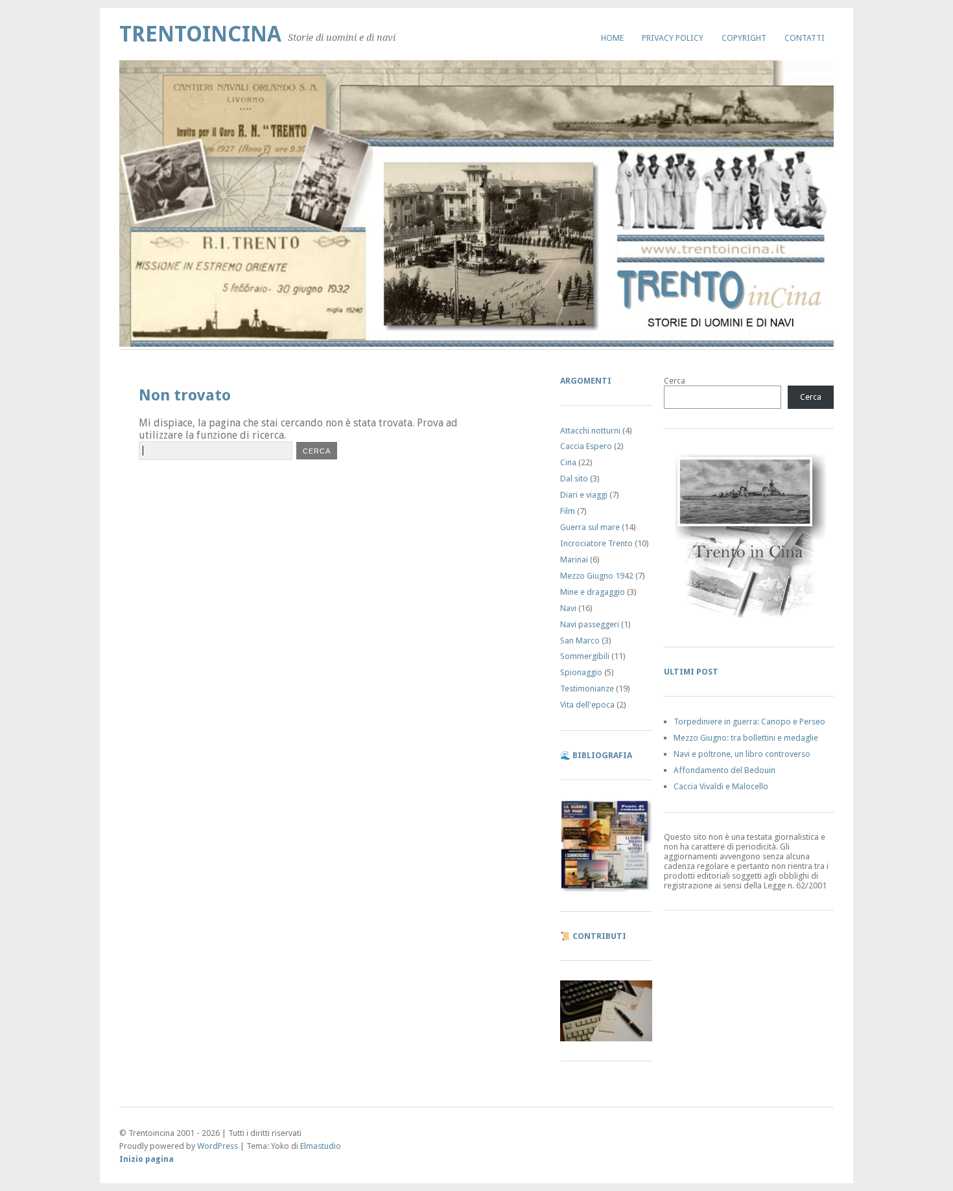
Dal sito (574, 478)
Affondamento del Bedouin (724, 770)
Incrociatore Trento (596, 543)
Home (612, 38)
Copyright (744, 38)
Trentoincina (200, 34)
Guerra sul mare (590, 527)
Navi (568, 608)
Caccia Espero (586, 446)
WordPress (217, 1146)
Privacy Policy (672, 38)
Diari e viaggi (583, 495)
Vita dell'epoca (587, 705)
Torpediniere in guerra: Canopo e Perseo (749, 721)
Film (567, 511)
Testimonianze (587, 688)
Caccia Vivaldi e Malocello (721, 786)
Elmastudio (320, 1146)
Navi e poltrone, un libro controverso (742, 754)
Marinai (574, 559)
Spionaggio (581, 672)
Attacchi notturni (590, 430)
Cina (568, 462)
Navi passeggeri (589, 624)
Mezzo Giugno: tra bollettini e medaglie (746, 738)
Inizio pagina (146, 1159)
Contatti (804, 38)
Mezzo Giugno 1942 (596, 576)
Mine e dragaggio (592, 592)
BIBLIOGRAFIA (602, 755)
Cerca (674, 381)
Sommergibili (584, 656)
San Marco (580, 640)
